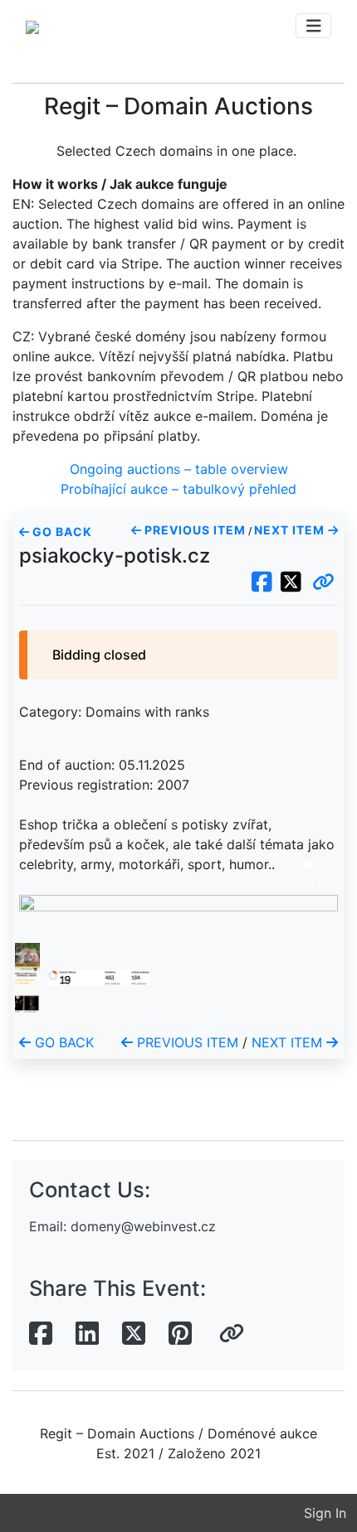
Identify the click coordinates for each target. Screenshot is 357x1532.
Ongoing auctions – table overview (179, 469)
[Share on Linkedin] (87, 1334)
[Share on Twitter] (133, 1334)
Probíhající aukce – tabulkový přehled (178, 489)
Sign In (325, 1513)
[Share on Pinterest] (180, 1334)
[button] (323, 582)
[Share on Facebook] (40, 1334)
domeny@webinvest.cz (143, 1226)
